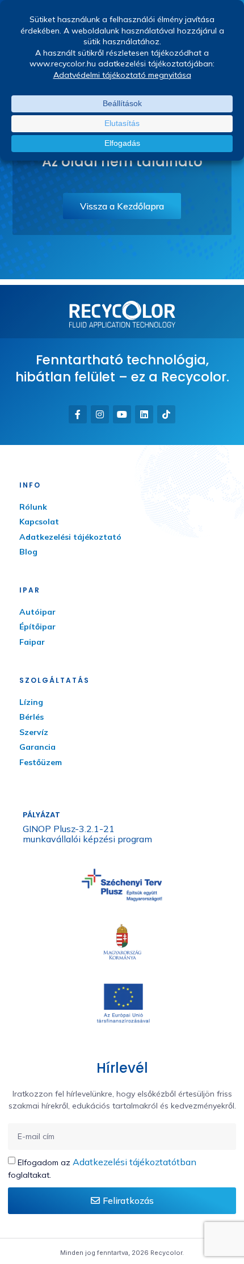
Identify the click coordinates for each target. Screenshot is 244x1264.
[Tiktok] (166, 414)
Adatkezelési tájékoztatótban (134, 1162)
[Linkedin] (144, 414)
